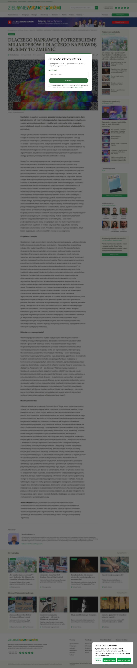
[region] (112, 653)
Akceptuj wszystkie (124, 660)
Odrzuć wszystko (109, 660)
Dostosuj (98, 660)
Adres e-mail (53, 70)
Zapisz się (68, 80)
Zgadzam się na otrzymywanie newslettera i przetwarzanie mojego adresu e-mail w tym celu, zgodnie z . (69, 86)
